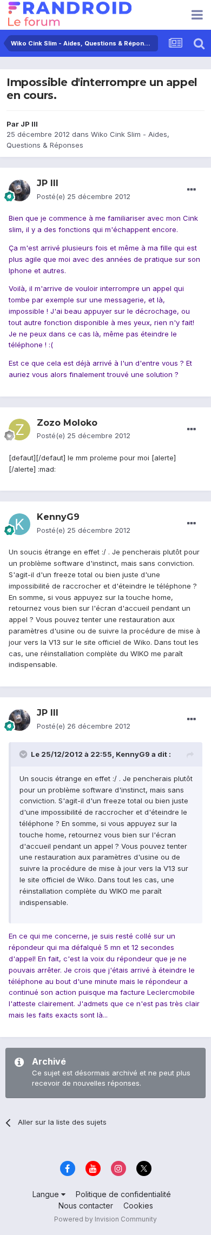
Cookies (138, 1205)
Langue (46, 1194)
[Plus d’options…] (191, 189)
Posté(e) (83, 196)
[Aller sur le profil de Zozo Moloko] (19, 429)
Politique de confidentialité (123, 1194)
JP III (29, 124)
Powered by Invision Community (105, 1219)
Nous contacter (85, 1205)
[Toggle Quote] (24, 754)
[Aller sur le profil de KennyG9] (19, 524)
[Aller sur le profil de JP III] (19, 190)
